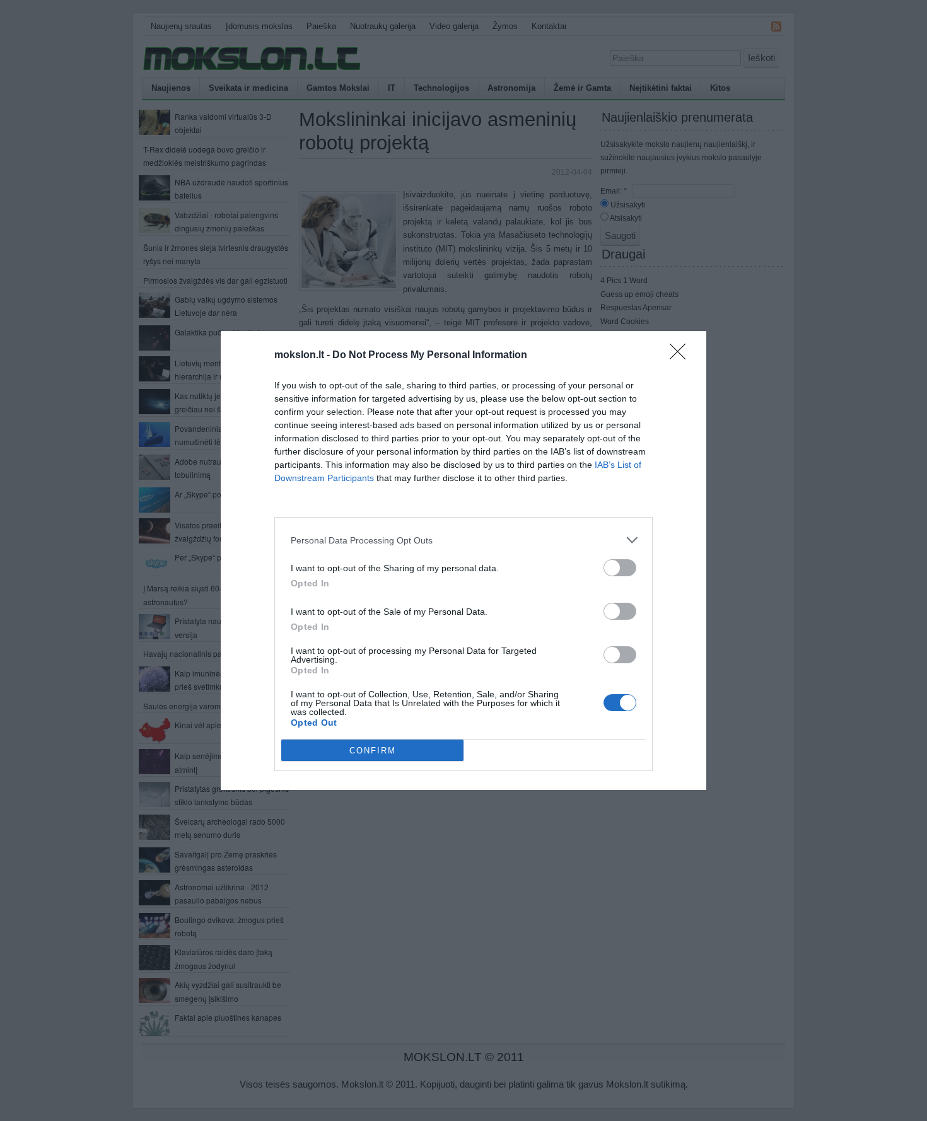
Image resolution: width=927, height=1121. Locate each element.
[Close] (682, 356)
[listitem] (463, 540)
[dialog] (463, 560)
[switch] (619, 567)
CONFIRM (372, 750)
